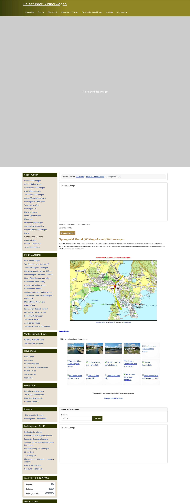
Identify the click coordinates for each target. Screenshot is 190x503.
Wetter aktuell (30, 374)
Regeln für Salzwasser (33, 316)
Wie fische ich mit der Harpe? (36, 264)
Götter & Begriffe (31, 402)
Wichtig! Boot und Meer (34, 340)
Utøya (26, 233)
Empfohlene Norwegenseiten (36, 367)
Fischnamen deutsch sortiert (36, 309)
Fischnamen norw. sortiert (35, 312)
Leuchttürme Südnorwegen (35, 230)
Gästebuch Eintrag (69, 12)
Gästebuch (52, 12)
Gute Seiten (29, 357)
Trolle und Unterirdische (34, 395)
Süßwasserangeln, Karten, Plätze (37, 271)
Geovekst (105, 322)
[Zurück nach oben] (187, 500)
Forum (41, 12)
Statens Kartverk (127, 322)
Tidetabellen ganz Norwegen (36, 268)
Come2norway (30, 240)
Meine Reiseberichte (32, 216)
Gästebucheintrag (31, 364)
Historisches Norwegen (34, 391)
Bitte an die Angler (32, 261)
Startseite (29, 12)
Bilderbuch (28, 219)
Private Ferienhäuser (32, 244)
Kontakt (109, 12)
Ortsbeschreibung (67, 233)
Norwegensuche (31, 212)
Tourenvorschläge (31, 205)
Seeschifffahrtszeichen (33, 343)
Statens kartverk (99, 322)
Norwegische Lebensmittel (35, 418)
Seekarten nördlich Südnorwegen (38, 292)
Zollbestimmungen (32, 247)
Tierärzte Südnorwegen (34, 195)
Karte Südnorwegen (32, 180)
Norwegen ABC (30, 209)
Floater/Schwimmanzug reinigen (37, 278)
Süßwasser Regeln (31, 319)
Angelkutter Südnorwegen (35, 285)
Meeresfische (29, 305)
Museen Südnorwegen (33, 223)
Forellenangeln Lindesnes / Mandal (38, 275)
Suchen (64, 414)
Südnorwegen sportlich (34, 226)
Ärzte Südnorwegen (32, 191)
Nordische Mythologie (33, 398)
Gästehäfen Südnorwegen (35, 198)
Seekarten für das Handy (34, 282)
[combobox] (76, 418)
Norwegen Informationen (34, 202)
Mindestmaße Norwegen (34, 302)
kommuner (111, 322)
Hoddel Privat (30, 371)
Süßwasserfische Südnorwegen (37, 326)
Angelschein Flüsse (32, 323)
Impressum (122, 12)
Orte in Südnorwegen (33, 184)
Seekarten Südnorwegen (34, 187)
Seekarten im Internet (33, 289)
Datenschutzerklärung (92, 12)
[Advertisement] (113, 204)
